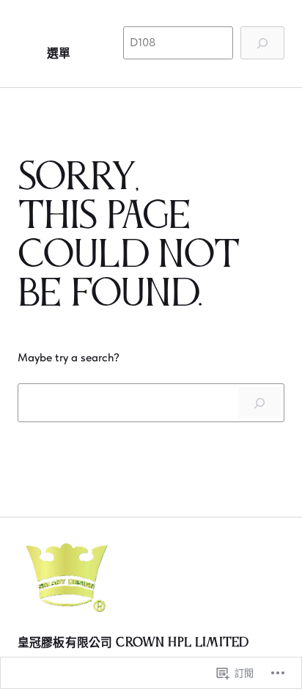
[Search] (259, 403)
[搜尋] (262, 42)
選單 (58, 53)
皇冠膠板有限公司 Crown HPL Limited (133, 643)
